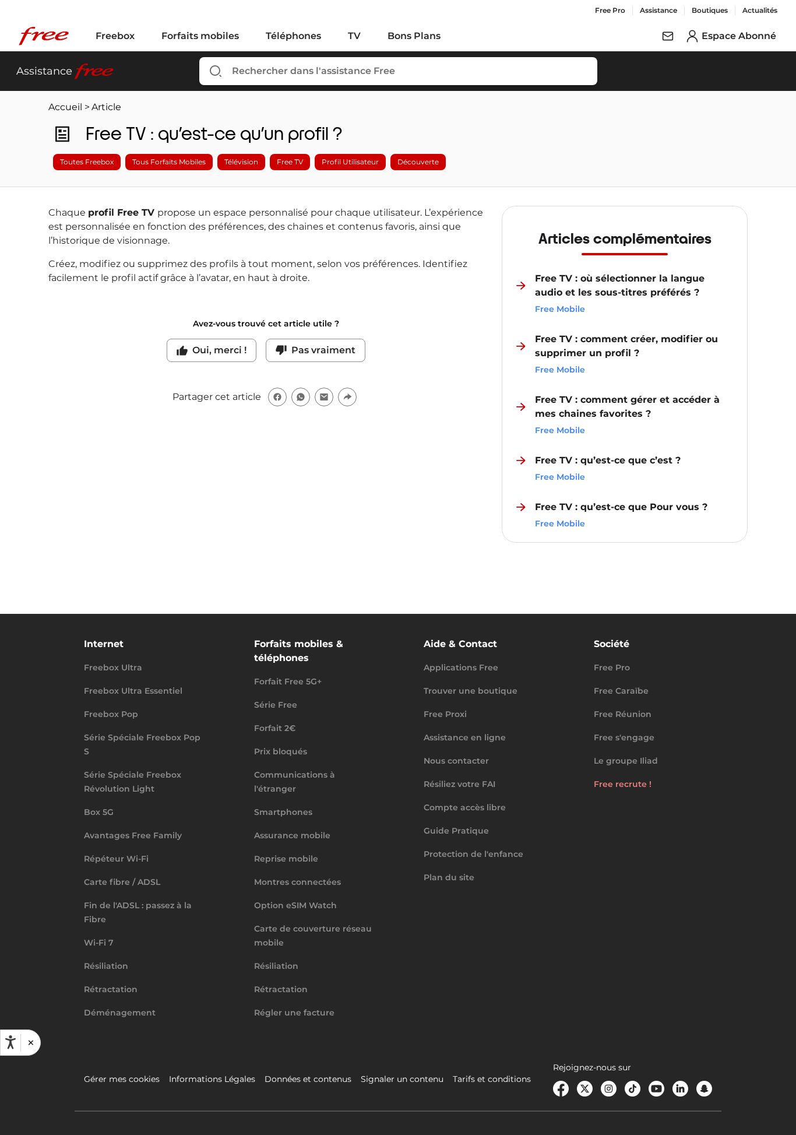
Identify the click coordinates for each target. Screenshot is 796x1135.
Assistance (658, 10)
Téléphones (293, 35)
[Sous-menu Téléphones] (329, 36)
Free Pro (610, 10)
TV (354, 35)
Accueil (65, 107)
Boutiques (710, 10)
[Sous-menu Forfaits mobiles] (247, 36)
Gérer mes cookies (122, 1079)
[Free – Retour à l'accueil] (43, 36)
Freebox (115, 35)
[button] (30, 1042)
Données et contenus (308, 1079)
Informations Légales (212, 1079)
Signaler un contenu (402, 1079)
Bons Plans (414, 35)
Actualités (759, 10)
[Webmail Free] (667, 36)
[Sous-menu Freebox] (143, 36)
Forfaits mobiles (200, 35)
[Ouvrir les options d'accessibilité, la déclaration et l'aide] (10, 1042)
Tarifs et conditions (492, 1079)
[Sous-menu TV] (369, 36)
